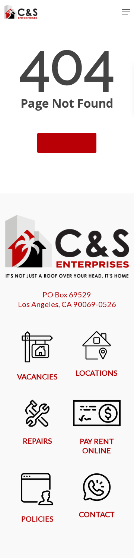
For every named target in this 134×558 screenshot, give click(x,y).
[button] (126, 12)
